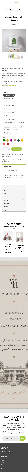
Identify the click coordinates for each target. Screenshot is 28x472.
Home (6, 9)
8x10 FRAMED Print (9, 105)
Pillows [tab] (5, 190)
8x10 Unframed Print (9, 102)
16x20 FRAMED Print (9, 119)
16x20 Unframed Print (9, 115)
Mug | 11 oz (21, 122)
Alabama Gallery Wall (9, 85)
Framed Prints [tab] (7, 187)
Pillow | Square (7, 133)
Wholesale (4, 471)
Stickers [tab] (6, 206)
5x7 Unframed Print (9, 95)
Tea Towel (6, 129)
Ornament (14, 129)
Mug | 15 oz (7, 126)
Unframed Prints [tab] (8, 166)
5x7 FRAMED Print (8, 98)
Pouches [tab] (6, 197)
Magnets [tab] (6, 210)
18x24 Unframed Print (9, 122)
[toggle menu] (1, 2)
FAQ (2, 469)
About (2, 464)
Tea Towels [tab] (6, 200)
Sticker (14, 126)
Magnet (21, 126)
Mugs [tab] (5, 193)
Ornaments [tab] (6, 203)
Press (2, 466)
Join (22, 438)
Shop (2, 462)
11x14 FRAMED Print (9, 112)
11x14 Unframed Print (9, 109)
